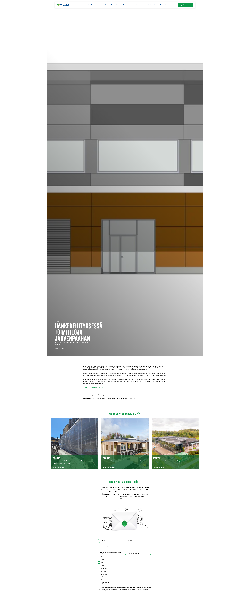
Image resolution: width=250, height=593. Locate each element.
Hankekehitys (152, 5)
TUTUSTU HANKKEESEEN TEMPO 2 (93, 387)
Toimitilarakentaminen (94, 5)
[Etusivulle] (63, 5)
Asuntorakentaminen (112, 5)
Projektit (163, 5)
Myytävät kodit (185, 5)
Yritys (171, 5)
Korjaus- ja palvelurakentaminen (133, 5)
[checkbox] (111, 570)
